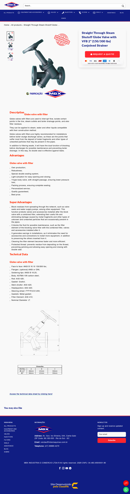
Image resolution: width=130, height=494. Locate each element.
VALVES (53, 12)
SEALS (98, 12)
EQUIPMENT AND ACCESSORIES (31, 12)
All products (16, 25)
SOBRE (63, 18)
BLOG (122, 12)
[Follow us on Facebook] (60, 468)
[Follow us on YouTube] (67, 468)
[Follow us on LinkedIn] (70, 468)
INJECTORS (69, 12)
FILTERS (84, 12)
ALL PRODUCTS (9, 12)
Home (6, 25)
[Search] (122, 6)
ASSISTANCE (111, 12)
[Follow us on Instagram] (63, 468)
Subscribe (111, 440)
